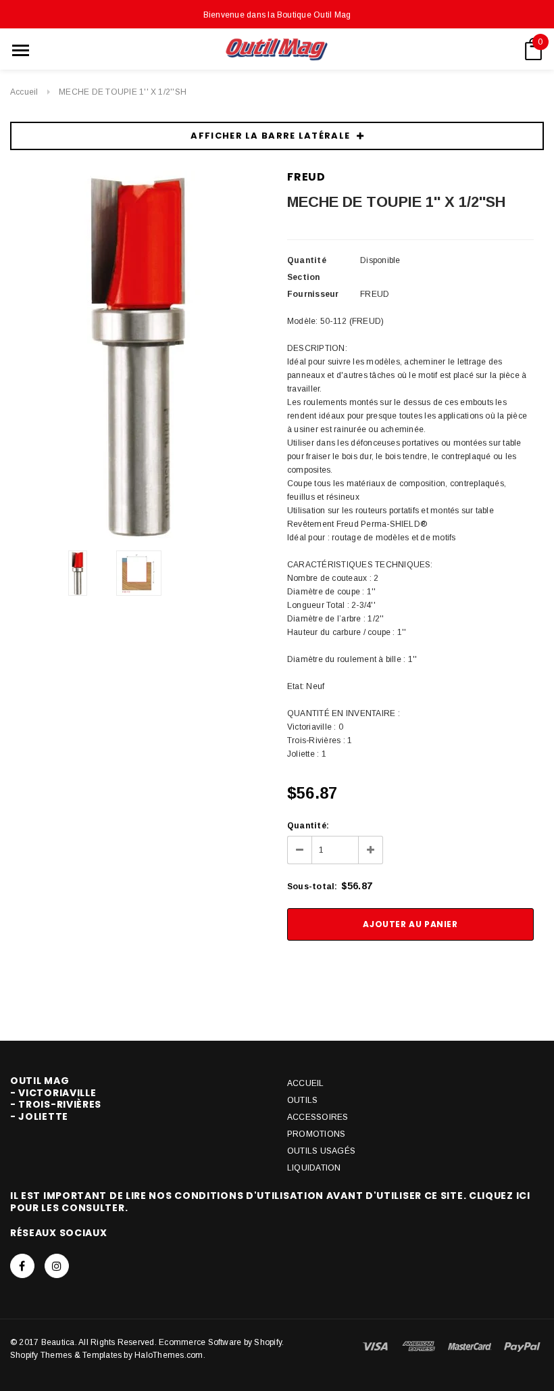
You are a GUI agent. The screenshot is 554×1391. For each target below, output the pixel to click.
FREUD (306, 177)
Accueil (24, 92)
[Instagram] (57, 1266)
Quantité (306, 260)
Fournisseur (313, 294)
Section (303, 277)
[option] (138, 355)
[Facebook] (22, 1266)
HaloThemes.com (168, 1355)
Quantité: (308, 825)
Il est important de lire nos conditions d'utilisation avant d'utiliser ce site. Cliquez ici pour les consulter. (270, 1202)
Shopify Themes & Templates (66, 1355)
